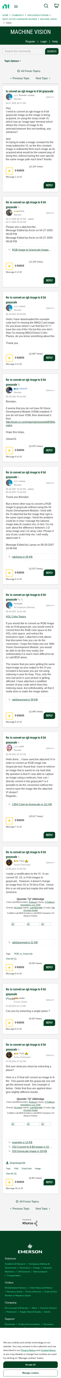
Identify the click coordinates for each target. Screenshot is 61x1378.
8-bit (16, 1168)
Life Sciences (24, 1271)
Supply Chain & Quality (30, 1311)
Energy (36, 1267)
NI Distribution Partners (15, 1287)
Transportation (13, 1275)
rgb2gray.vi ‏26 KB (22, 556)
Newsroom (12, 1311)
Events (47, 1311)
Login (44, 41)
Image (38, 1168)
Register (30, 41)
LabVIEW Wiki (36, 908)
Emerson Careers (48, 1307)
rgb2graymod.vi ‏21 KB (25, 942)
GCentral (18, 908)
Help (55, 41)
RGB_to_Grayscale (23, 954)
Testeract (33, 902)
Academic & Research (15, 1263)
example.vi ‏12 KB (22, 1142)
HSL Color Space (16, 616)
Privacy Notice (28, 1350)
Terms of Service (33, 1291)
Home (5, 15)
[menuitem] (46, 6)
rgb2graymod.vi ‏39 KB (25, 699)
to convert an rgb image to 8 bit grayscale (29, 91)
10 (16, 1188)
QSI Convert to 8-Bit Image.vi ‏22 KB (32, 1147)
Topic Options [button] (11, 60)
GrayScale (27, 1168)
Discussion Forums (38, 15)
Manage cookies (30, 1373)
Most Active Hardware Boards (19, 18)
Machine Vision (48, 18)
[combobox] (22, 51)
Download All (17, 1163)
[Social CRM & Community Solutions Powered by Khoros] (30, 1222)
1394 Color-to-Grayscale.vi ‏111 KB (32, 804)
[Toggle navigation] (16, 6)
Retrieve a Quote (14, 1291)
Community (18, 15)
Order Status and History (41, 1287)
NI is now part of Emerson (16, 1307)
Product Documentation (29, 1324)
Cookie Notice (48, 1350)
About (34, 1307)
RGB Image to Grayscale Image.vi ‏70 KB (35, 249)
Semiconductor (40, 1271)
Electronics (25, 1267)
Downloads (10, 1324)
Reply (49, 185)
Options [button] (49, 97)
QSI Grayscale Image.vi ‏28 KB (29, 1151)
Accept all (30, 1364)
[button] (9, 171)
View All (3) (11, 1173)
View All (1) (11, 959)
